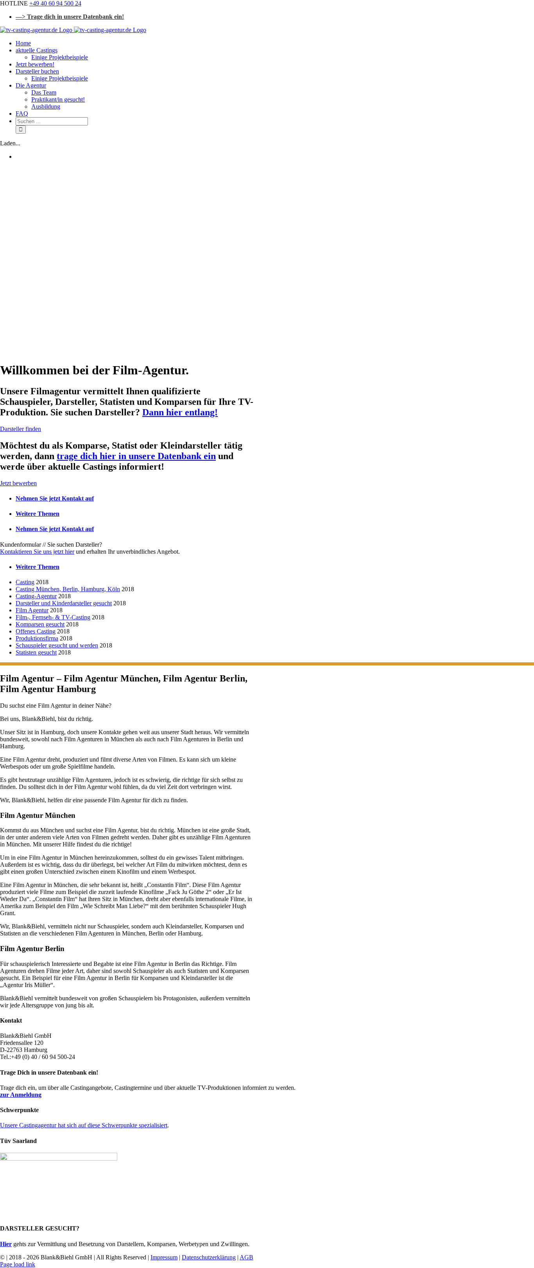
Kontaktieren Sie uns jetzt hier (37, 551)
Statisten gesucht (36, 652)
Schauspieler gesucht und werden (57, 645)
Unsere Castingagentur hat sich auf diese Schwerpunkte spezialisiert (83, 1125)
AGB (246, 1257)
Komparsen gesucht (40, 624)
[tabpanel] (128, 548)
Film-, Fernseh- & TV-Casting (53, 617)
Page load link (17, 1264)
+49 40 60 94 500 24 (55, 3)
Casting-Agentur (36, 596)
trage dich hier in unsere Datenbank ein (136, 456)
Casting (25, 582)
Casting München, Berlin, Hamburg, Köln (68, 589)
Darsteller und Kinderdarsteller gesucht (64, 603)
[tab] (136, 498)
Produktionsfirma (37, 638)
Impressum (164, 1257)
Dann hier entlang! (180, 412)
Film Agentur (32, 610)
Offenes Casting (36, 631)
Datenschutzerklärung (209, 1257)
